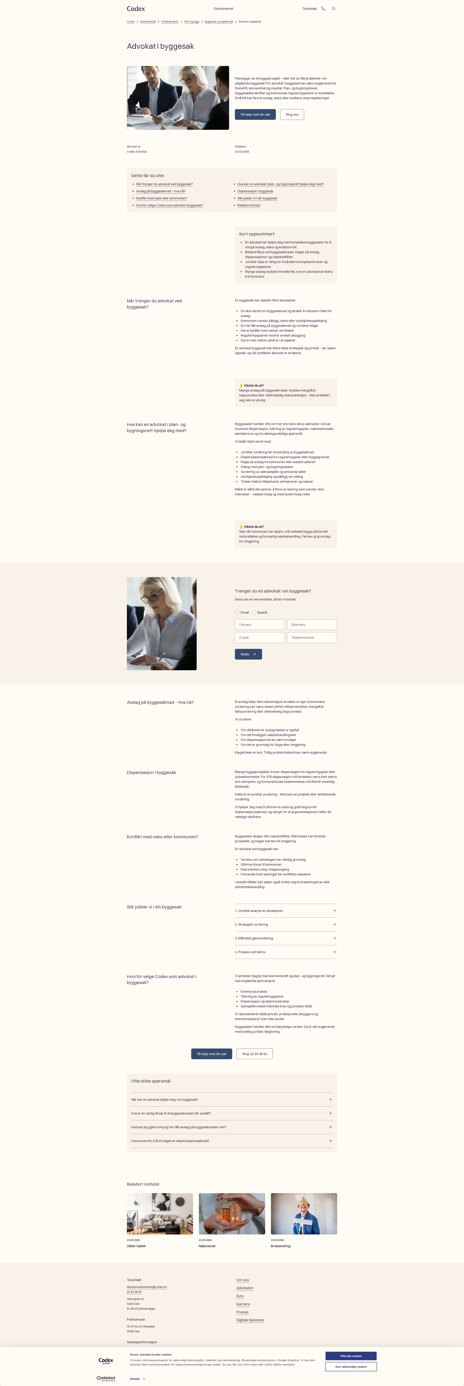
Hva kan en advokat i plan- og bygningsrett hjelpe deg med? (280, 184)
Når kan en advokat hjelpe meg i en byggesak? (164, 1099)
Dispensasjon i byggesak (255, 191)
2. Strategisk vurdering (251, 924)
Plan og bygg (191, 21)
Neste (245, 654)
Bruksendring (281, 1246)
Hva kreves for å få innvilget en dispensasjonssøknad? (170, 1141)
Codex (130, 21)
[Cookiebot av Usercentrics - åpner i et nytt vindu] (106, 1379)
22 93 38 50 (134, 1292)
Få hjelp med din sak (255, 114)
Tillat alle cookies (351, 1356)
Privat (245, 612)
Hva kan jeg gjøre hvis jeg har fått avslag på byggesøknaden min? (178, 1127)
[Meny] (333, 8)
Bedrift (262, 612)
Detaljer (135, 1378)
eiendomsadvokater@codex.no (147, 1287)
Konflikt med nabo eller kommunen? (161, 198)
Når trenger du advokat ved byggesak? (164, 184)
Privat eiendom (170, 21)
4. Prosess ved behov (250, 952)
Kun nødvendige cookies (351, 1366)
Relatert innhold (248, 205)
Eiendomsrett (148, 21)
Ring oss (292, 114)
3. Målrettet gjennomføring (254, 938)
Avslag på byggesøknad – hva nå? (160, 191)
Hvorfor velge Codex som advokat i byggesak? (169, 205)
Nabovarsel (207, 1246)
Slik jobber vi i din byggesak (257, 198)
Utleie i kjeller (136, 1246)
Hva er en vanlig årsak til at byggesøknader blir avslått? (171, 1113)
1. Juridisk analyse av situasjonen (259, 911)
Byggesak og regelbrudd (219, 21)
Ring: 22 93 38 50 (254, 1054)
